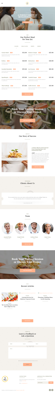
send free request (27, 120)
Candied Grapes (32, 77)
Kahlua (4, 61)
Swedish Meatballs (7, 69)
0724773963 (24, 380)
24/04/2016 (9, 303)
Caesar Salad (5, 52)
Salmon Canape (32, 52)
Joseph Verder (20, 237)
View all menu (27, 94)
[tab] (17, 47)
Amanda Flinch (7, 237)
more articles (27, 320)
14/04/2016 (27, 295)
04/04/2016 (45, 295)
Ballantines (31, 61)
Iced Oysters (31, 69)
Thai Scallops (5, 85)
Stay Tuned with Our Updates (41, 379)
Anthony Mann (34, 237)
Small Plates (24, 46)
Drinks (39, 46)
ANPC (23, 390)
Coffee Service (32, 85)
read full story (38, 166)
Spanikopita (5, 77)
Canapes (16, 46)
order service (27, 22)
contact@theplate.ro (24, 383)
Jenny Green (47, 237)
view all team (27, 244)
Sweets (32, 46)
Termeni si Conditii (19, 390)
